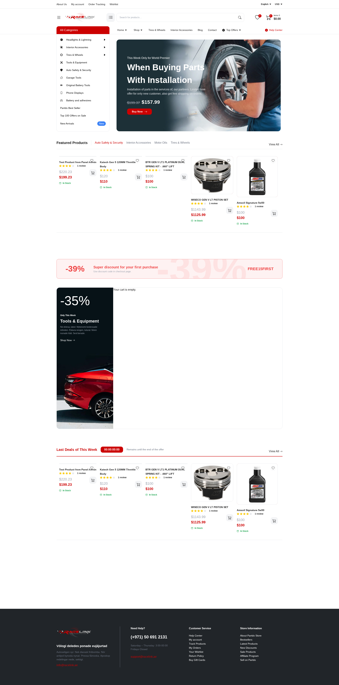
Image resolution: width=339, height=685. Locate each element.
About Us (61, 4)
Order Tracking (96, 4)
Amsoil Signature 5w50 (250, 202)
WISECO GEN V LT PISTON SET (209, 199)
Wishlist (114, 4)
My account (77, 4)
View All (274, 144)
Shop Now (66, 340)
